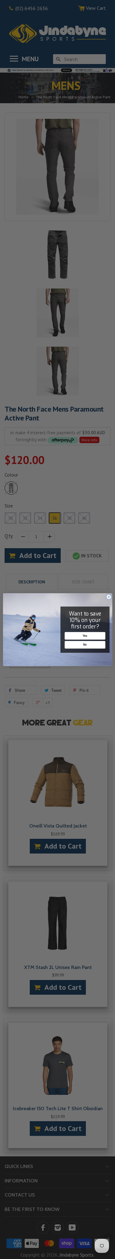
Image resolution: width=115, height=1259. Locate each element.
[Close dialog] (108, 596)
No (84, 644)
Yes (84, 635)
